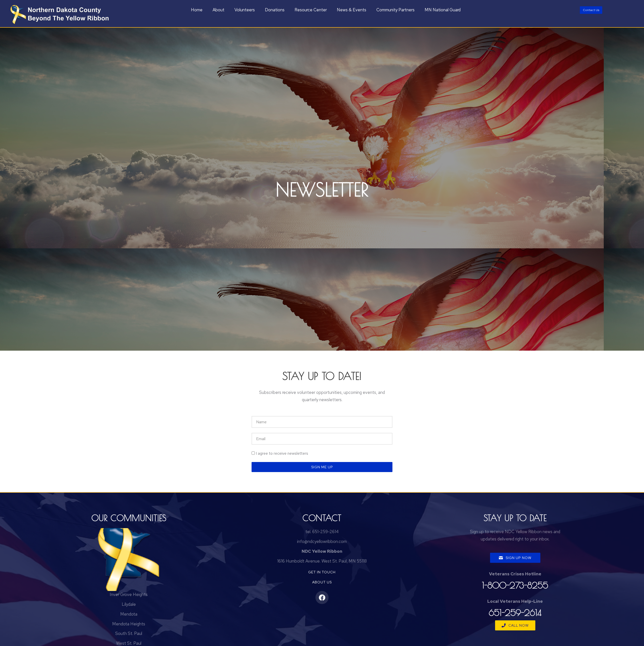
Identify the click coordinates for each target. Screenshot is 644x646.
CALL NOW (518, 625)
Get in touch (322, 572)
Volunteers (244, 10)
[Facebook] (322, 597)
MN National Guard (443, 10)
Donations (275, 10)
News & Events (351, 10)
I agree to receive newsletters (282, 453)
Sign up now (519, 558)
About (218, 10)
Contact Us (591, 10)
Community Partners (395, 10)
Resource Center (311, 10)
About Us (322, 582)
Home (197, 10)
